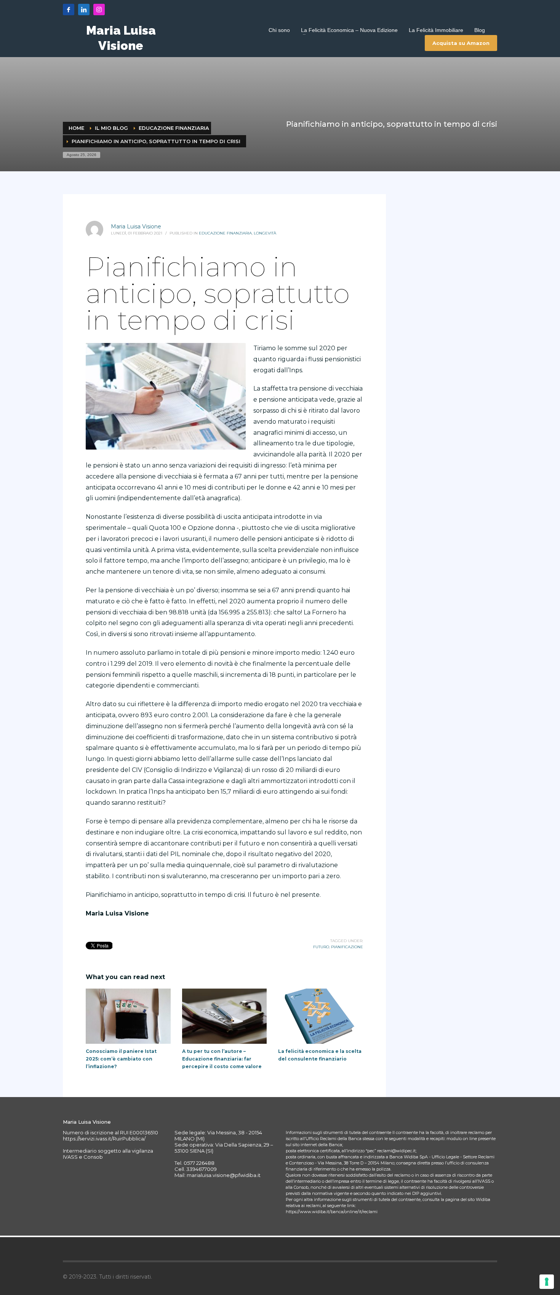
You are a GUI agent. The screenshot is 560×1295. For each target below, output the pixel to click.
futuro (321, 946)
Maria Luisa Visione (136, 226)
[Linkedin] (84, 9)
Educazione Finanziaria (225, 233)
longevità (265, 233)
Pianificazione (347, 946)
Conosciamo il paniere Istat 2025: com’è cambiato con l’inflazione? (121, 1058)
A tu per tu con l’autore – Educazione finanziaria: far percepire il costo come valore (222, 1058)
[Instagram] (99, 9)
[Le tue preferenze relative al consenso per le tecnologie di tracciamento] (546, 1281)
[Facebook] (68, 9)
